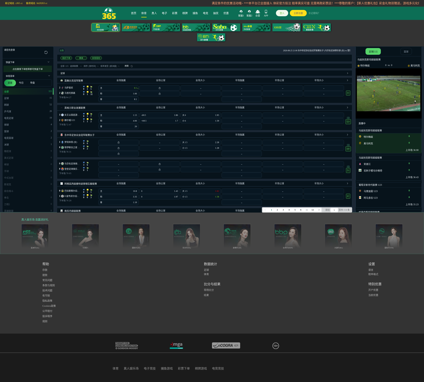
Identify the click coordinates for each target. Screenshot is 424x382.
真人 (154, 13)
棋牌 (185, 13)
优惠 (226, 13)
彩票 (174, 13)
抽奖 (215, 13)
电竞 (205, 13)
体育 (144, 13)
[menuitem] (128, 66)
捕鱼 (195, 13)
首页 (133, 13)
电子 (164, 13)
